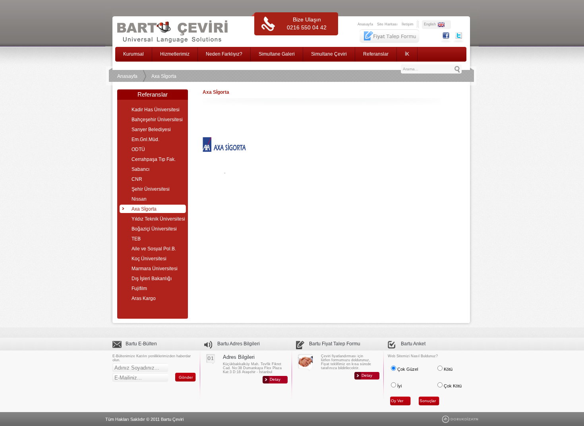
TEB (136, 239)
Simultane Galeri (277, 54)
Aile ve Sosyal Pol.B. (153, 249)
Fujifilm (139, 288)
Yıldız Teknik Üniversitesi (158, 219)
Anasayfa (365, 24)
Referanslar (376, 54)
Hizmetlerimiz (175, 54)
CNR (136, 179)
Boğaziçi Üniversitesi (154, 229)
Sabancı (140, 169)
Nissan (139, 199)
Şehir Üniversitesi (150, 189)
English (430, 24)
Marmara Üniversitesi (154, 268)
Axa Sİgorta (163, 76)
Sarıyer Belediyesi (151, 129)
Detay (275, 379)
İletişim (408, 24)
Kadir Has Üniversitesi (155, 109)
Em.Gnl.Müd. (145, 139)
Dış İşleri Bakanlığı (151, 278)
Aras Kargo (143, 298)
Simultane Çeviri (329, 54)
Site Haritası (387, 24)
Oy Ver (397, 401)
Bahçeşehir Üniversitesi (157, 119)
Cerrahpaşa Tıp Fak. (153, 159)
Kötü (448, 369)
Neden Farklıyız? (224, 54)
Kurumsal (133, 54)
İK (407, 54)
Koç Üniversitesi (148, 258)
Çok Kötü (452, 385)
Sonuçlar (428, 401)
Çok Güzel (407, 369)
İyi (399, 385)
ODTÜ (138, 149)
